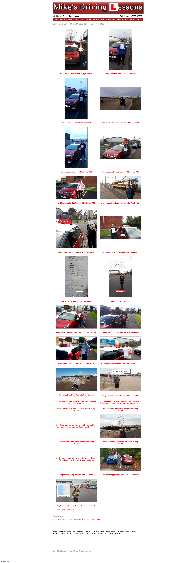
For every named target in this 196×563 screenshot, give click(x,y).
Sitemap (117, 533)
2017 (64, 519)
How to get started (66, 19)
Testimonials (102, 533)
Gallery (110, 533)
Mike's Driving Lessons (68, 509)
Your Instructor (78, 19)
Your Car (88, 19)
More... (139, 19)
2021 (84, 519)
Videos (93, 533)
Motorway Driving (65, 533)
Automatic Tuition (98, 19)
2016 (59, 519)
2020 (79, 519)
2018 (69, 519)
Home (56, 19)
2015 (54, 519)
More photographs (93, 519)
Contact (132, 19)
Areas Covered (110, 19)
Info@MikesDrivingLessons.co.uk (67, 16)
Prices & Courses (122, 19)
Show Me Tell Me (78, 533)
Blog (87, 533)
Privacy (55, 533)
